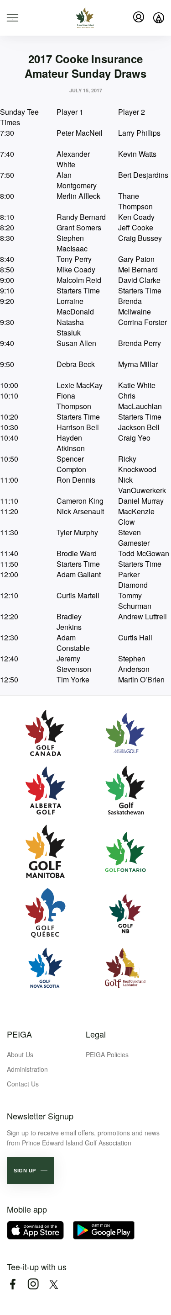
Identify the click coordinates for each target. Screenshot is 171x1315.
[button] (30, 1170)
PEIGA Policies (107, 1054)
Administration (27, 1069)
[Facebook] (12, 1284)
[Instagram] (33, 1284)
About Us (20, 1054)
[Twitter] (53, 1284)
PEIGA (19, 1034)
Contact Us (23, 1083)
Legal (96, 1034)
